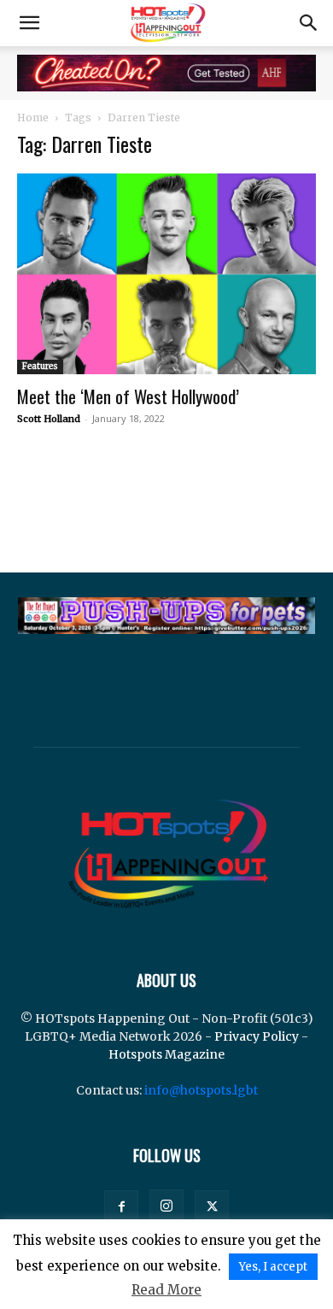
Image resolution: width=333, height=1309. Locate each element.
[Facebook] (121, 1207)
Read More (166, 1290)
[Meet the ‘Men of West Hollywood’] (166, 273)
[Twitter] (212, 1207)
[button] (29, 23)
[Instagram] (166, 1206)
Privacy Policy (256, 1036)
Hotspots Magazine (166, 1054)
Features (40, 366)
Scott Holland (48, 419)
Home (33, 117)
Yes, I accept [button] (273, 1266)
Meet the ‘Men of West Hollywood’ (128, 396)
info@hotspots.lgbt (201, 1090)
